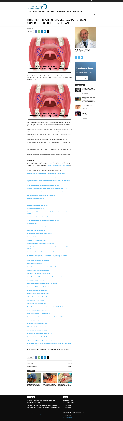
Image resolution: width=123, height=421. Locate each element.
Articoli (31, 16)
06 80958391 (68, 405)
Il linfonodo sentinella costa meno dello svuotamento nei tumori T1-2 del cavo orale (49, 385)
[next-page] (30, 391)
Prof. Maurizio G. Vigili (82, 50)
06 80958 (67, 407)
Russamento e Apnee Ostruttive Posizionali (37, 330)
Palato (52, 351)
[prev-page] (28, 391)
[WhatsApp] (39, 31)
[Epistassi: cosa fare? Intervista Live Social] (78, 113)
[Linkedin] (93, 1)
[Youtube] (95, 1)
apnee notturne (33, 349)
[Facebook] (91, 1)
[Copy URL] (48, 31)
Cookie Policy (38, 414)
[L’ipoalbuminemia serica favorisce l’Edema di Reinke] (78, 107)
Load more (85, 118)
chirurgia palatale (31, 351)
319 (70, 407)
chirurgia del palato (64, 349)
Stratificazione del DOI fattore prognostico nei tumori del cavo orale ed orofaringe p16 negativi (64, 385)
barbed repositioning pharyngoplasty (54, 349)
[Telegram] (45, 31)
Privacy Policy (30, 414)
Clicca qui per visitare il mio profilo (83, 54)
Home (28, 16)
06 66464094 (68, 415)
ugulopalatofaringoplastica (58, 351)
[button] (94, 14)
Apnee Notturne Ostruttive (41, 349)
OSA (49, 351)
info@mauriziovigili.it (68, 417)
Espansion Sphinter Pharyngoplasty (41, 351)
